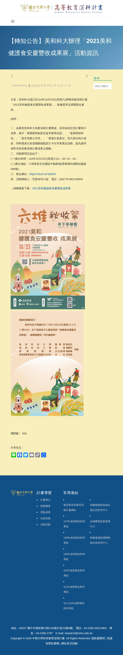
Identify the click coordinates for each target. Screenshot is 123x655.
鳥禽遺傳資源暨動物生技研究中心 (100, 540)
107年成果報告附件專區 (74, 524)
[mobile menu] (12, 21)
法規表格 (45, 518)
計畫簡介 (45, 499)
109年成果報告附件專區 (74, 557)
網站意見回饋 (69, 643)
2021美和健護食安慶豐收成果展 (51, 188)
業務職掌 (45, 506)
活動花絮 (45, 524)
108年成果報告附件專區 (74, 540)
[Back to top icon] (108, 649)
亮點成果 (45, 512)
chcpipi (35, 85)
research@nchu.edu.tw (78, 633)
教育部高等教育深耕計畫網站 (73, 508)
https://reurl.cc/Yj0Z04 (43, 174)
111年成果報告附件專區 (74, 589)
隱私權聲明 (98, 638)
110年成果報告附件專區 (74, 573)
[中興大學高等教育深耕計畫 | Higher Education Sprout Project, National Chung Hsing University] (62, 8)
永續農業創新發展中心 (100, 524)
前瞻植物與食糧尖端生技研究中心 (100, 508)
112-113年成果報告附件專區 (74, 606)
